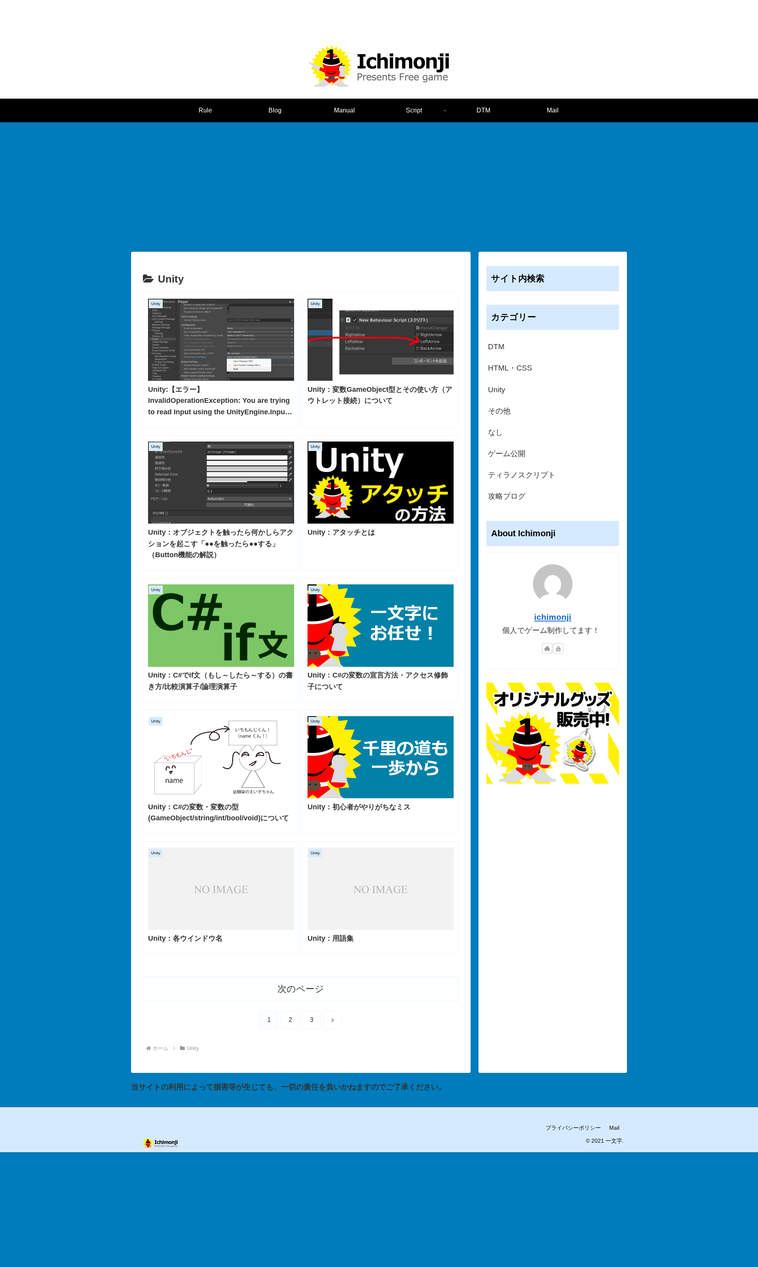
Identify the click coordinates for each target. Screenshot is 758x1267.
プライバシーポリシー (573, 1128)
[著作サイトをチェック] (547, 648)
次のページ (301, 989)
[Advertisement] (379, 187)
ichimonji (552, 616)
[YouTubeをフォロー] (558, 648)
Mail (614, 1128)
